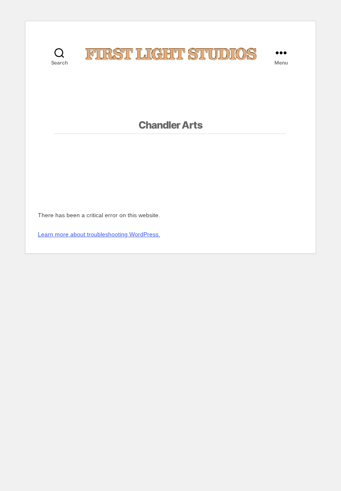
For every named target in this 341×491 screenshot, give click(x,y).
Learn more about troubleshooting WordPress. (99, 234)
